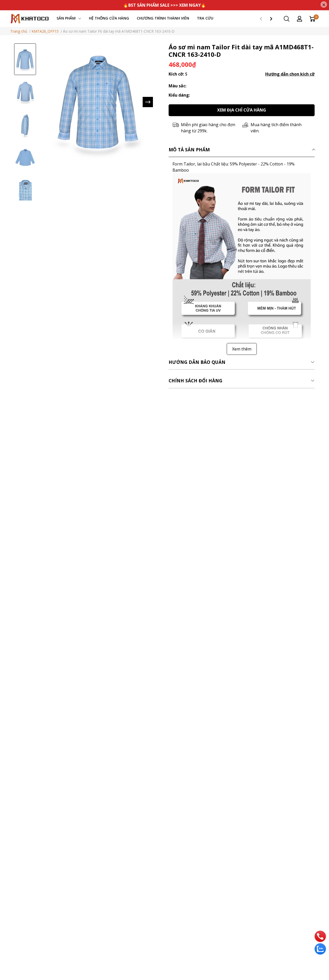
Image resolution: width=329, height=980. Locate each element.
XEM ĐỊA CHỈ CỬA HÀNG (241, 110)
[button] (148, 102)
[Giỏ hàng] (312, 18)
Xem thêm (241, 349)
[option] (25, 59)
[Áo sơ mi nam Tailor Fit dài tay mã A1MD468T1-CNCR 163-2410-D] (98, 101)
